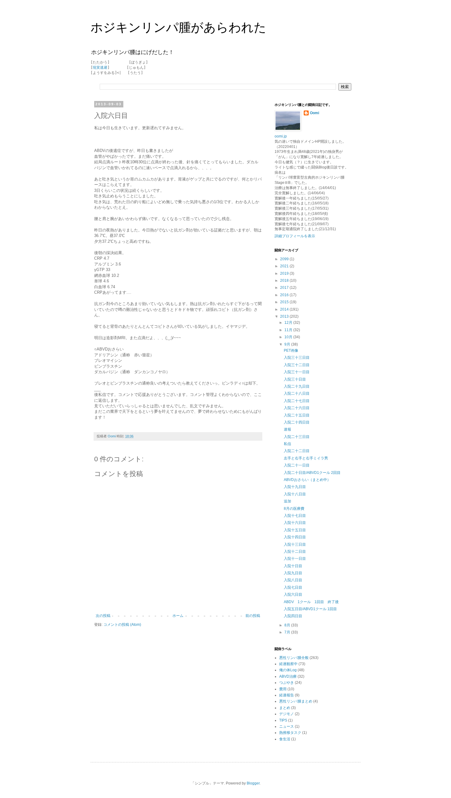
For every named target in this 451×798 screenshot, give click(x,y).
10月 (288, 337)
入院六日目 (293, 594)
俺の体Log (288, 670)
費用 (283, 689)
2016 (285, 295)
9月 (287, 344)
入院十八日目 (295, 494)
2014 (285, 309)
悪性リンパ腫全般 (294, 658)
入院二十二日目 (297, 451)
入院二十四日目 (297, 422)
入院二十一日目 (297, 465)
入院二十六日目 (297, 408)
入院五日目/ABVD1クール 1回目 (310, 609)
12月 (288, 322)
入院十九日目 (295, 487)
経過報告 (286, 695)
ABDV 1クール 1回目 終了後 (311, 602)
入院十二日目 (295, 551)
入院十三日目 (295, 544)
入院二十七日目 (297, 401)
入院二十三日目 (297, 437)
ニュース (286, 726)
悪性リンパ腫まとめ (295, 701)
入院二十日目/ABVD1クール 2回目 (312, 473)
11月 (288, 330)
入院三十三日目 (297, 357)
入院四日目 (293, 616)
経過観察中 (288, 664)
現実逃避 (100, 67)
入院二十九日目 (297, 386)
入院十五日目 (295, 530)
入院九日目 (293, 573)
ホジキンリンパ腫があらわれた (178, 27)
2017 (285, 287)
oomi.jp (281, 136)
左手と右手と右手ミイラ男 (306, 458)
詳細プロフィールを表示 (295, 236)
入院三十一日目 (297, 372)
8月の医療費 (294, 508)
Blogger (253, 783)
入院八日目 (293, 580)
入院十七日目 (295, 515)
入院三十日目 (295, 379)
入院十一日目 (295, 558)
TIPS (283, 720)
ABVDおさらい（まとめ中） (307, 480)
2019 (285, 273)
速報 (287, 429)
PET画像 (291, 350)
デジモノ (286, 714)
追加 (287, 501)
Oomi (314, 113)
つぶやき (286, 682)
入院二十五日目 (297, 415)
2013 (285, 316)
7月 (287, 632)
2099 (285, 259)
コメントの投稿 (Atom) (122, 624)
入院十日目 (293, 566)
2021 (285, 266)
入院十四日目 (295, 537)
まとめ (284, 708)
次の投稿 (103, 616)
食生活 (284, 739)
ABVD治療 (288, 676)
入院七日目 (293, 587)
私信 (287, 444)
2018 (285, 280)
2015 (285, 302)
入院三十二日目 (297, 365)
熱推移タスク (290, 732)
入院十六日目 (295, 523)
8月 (287, 625)
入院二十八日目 (297, 393)
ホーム (177, 616)
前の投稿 (252, 616)
